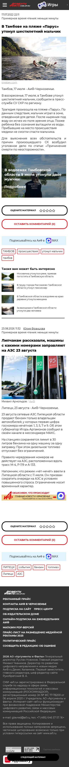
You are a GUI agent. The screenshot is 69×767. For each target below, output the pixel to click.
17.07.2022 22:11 (10, 14)
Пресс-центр (43, 609)
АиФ (32, 401)
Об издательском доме (21, 614)
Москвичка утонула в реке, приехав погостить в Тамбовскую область (36, 275)
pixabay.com (9, 82)
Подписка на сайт (17, 609)
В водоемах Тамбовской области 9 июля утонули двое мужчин (33, 174)
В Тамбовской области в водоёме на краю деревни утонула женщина (40, 298)
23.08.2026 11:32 (11, 328)
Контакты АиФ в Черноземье (24, 604)
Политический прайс (19, 640)
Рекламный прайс (17, 599)
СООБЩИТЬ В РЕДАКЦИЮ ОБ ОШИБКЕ (29, 645)
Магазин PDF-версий (18, 627)
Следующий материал (33, 757)
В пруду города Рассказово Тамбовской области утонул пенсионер (39, 286)
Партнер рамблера (51, 749)
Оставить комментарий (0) (34, 224)
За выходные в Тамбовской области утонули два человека (36, 309)
